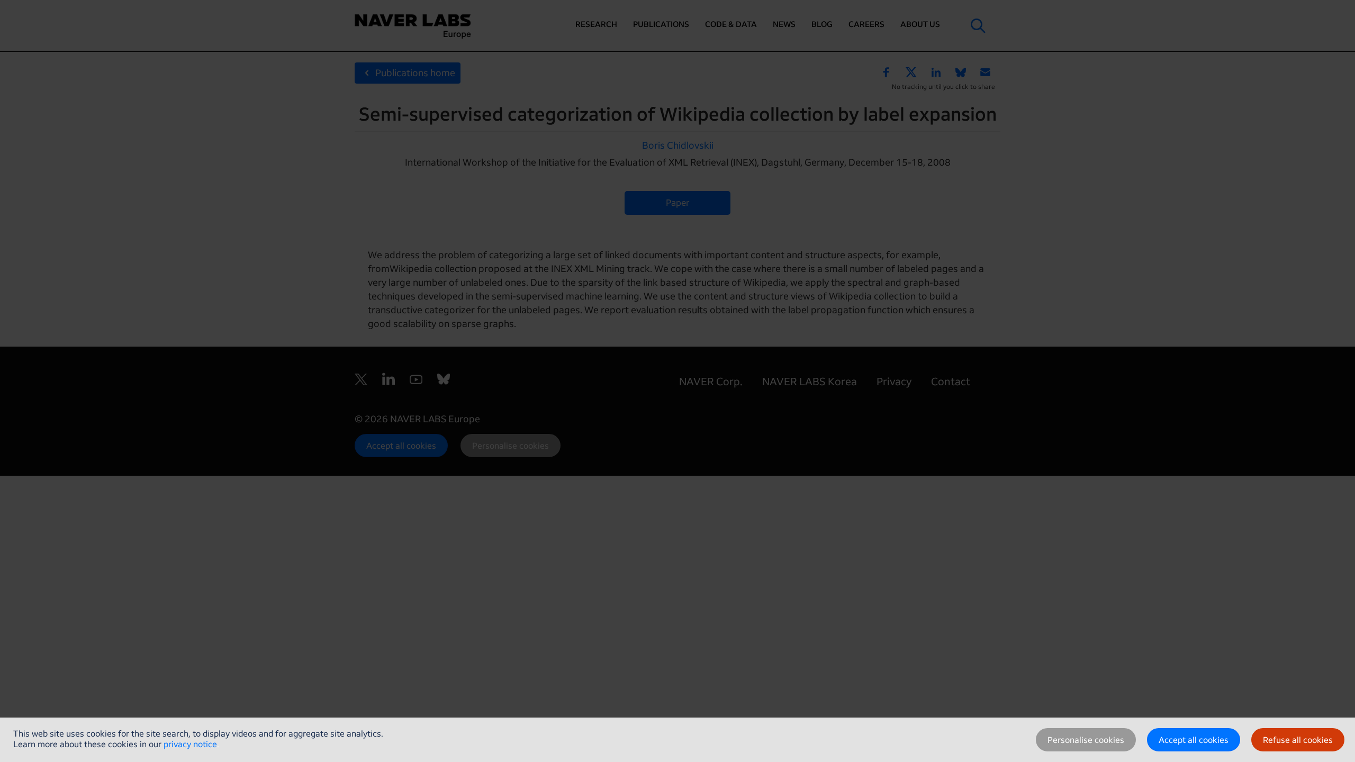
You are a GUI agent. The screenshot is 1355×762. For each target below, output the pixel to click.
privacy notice (190, 744)
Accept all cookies (1193, 739)
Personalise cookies (1085, 739)
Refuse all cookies (1298, 739)
